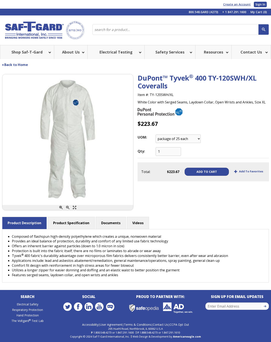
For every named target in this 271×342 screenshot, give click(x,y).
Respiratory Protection (27, 310)
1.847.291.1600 (125, 332)
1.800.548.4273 (102, 332)
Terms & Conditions (137, 325)
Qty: (141, 151)
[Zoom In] (61, 207)
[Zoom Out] (68, 207)
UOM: (142, 137)
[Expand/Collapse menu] (49, 52)
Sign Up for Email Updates (237, 296)
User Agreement (111, 325)
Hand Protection (27, 315)
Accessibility (90, 325)
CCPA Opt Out (179, 325)
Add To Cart (206, 172)
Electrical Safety (27, 304)
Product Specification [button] (71, 223)
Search (28, 296)
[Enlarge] (74, 207)
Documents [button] (110, 223)
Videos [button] (138, 223)
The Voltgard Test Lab (27, 321)
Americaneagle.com (187, 336)
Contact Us (160, 325)
